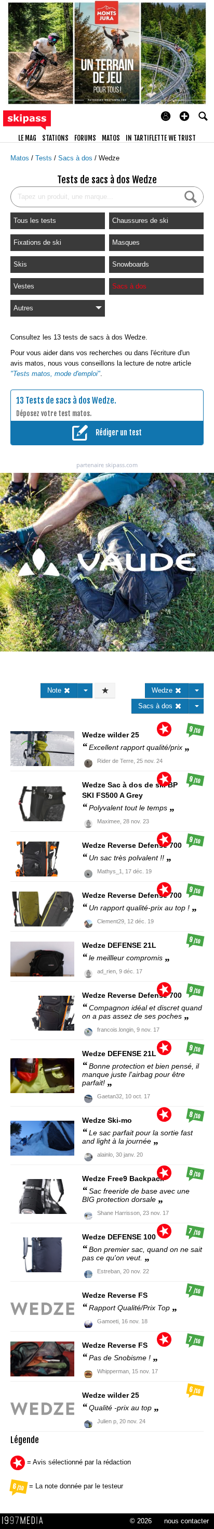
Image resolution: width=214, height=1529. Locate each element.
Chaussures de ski (140, 220)
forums (85, 138)
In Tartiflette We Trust (161, 138)
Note (55, 690)
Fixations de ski (37, 242)
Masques (126, 242)
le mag (27, 138)
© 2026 (141, 1521)
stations (55, 138)
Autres (23, 308)
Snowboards (130, 264)
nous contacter (186, 1521)
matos (111, 138)
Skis (20, 264)
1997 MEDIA (25, 1520)
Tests (44, 158)
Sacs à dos (76, 158)
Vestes (24, 286)
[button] (184, 116)
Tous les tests (35, 220)
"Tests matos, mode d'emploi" (55, 374)
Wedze (109, 158)
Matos (20, 158)
